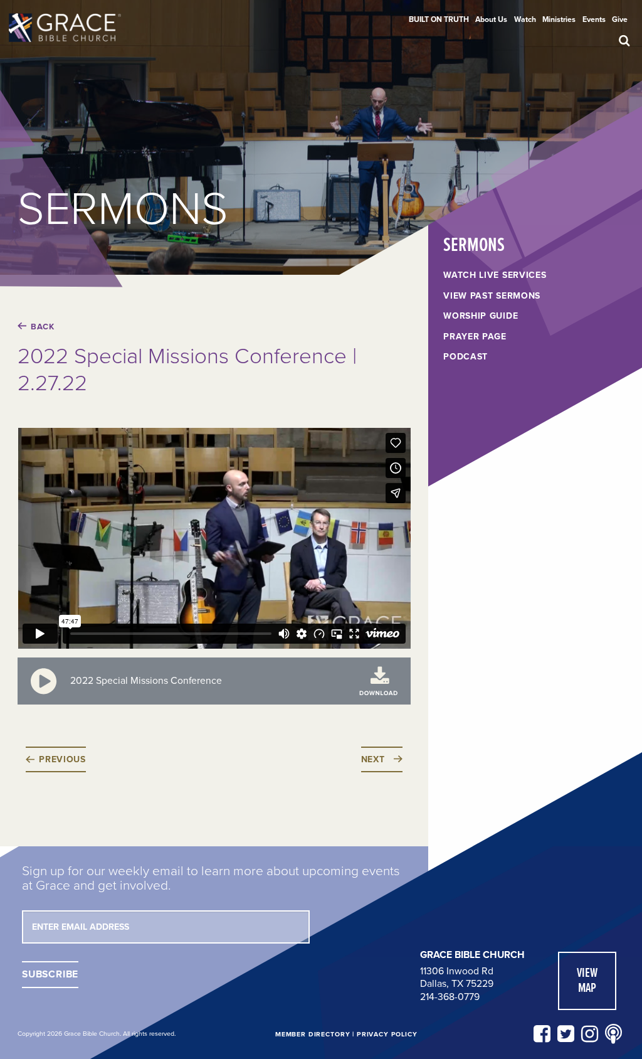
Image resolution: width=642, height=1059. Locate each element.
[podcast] (613, 1034)
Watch (525, 19)
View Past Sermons (491, 296)
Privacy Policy (387, 1034)
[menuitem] (439, 19)
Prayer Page (475, 337)
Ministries (559, 19)
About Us (491, 19)
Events (594, 19)
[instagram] (589, 1034)
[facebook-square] (542, 1034)
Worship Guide (480, 316)
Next (373, 759)
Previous (62, 759)
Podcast (465, 357)
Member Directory (312, 1034)
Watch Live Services (494, 275)
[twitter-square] (565, 1034)
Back (42, 327)
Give (620, 19)
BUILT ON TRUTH (439, 19)
